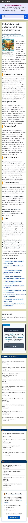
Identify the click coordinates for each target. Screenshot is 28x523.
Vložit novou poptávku (8, 34)
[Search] (25, 16)
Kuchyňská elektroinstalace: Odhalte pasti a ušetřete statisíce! (12, 484)
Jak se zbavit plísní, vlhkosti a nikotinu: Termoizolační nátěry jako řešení (13, 368)
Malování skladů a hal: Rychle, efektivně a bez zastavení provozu (12, 412)
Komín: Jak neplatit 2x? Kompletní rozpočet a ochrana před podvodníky (12, 465)
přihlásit (4, 319)
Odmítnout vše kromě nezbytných (14, 514)
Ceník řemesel (8, 462)
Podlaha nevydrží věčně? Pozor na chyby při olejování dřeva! (14, 393)
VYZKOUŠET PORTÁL (11, 346)
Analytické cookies (10, 507)
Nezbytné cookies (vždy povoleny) (13, 505)
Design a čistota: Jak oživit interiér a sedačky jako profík (13, 405)
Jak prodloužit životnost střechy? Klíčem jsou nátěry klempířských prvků (13, 386)
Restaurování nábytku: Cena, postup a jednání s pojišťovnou (13, 478)
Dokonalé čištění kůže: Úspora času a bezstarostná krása (14, 440)
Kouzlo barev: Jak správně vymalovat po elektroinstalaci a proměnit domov (11, 374)
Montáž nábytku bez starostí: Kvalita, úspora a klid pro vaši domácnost (14, 453)
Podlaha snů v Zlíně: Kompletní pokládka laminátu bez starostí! (13, 434)
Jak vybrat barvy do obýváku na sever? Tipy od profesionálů (15, 295)
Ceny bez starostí (10, 430)
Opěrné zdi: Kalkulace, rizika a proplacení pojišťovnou (12, 472)
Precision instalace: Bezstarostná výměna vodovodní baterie (12, 446)
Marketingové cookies (11, 510)
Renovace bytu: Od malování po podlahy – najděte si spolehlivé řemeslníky (13, 272)
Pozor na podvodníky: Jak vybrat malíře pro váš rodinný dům (12, 399)
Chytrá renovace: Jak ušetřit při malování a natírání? (13, 282)
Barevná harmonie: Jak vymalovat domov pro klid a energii (13, 361)
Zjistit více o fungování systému (11, 35)
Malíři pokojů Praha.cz (14, 5)
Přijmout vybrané (14, 517)
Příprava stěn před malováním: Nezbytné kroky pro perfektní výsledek (14, 277)
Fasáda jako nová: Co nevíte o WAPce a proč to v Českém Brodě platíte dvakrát (12, 418)
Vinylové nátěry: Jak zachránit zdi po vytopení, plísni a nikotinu (14, 380)
